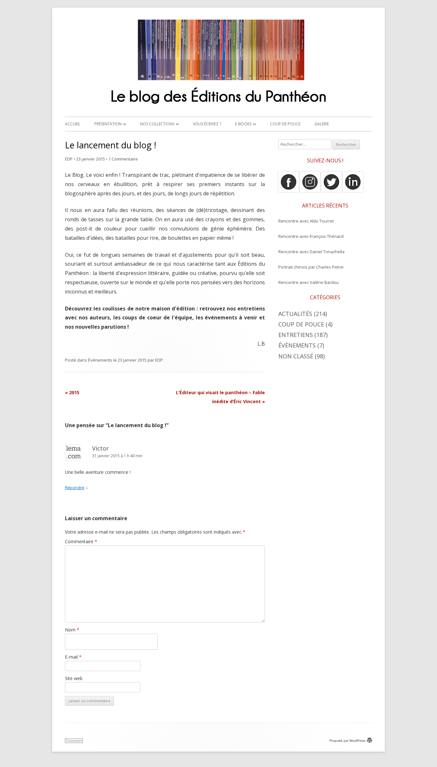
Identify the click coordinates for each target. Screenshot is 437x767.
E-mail (73, 657)
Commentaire (81, 541)
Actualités (295, 313)
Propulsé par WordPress (347, 740)
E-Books (243, 124)
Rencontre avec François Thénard (311, 236)
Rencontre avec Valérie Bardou (308, 282)
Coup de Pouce (285, 124)
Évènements (100, 360)
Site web (74, 678)
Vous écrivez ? (207, 124)
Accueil (72, 124)
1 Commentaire (123, 159)
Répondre (74, 487)
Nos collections (157, 124)
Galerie (321, 124)
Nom (72, 630)
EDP (69, 159)
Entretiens (295, 335)
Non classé (295, 356)
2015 (72, 392)
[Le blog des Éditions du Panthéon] (218, 107)
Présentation (108, 124)
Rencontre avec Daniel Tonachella (311, 251)
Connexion (74, 740)
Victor (100, 448)
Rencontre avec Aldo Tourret (306, 221)
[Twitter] (331, 190)
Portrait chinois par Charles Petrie (311, 267)
